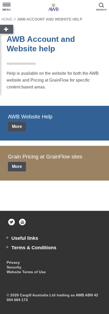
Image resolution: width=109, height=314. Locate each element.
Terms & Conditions (33, 247)
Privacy (13, 262)
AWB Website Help (30, 116)
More (17, 126)
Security (14, 267)
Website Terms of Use (26, 272)
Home (6, 19)
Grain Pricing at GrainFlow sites (45, 157)
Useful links (24, 238)
